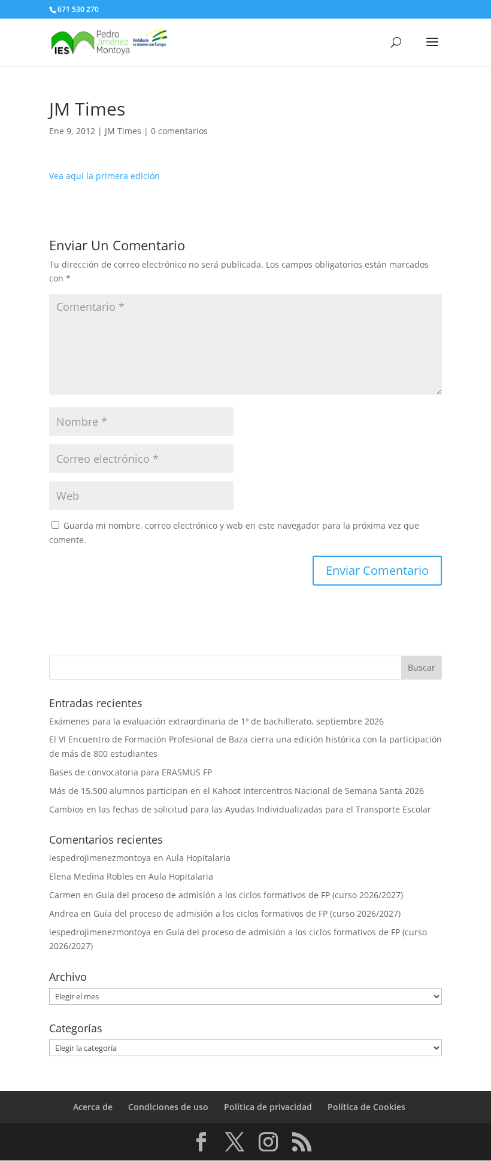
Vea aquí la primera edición (104, 175)
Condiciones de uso (168, 1107)
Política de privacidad (268, 1107)
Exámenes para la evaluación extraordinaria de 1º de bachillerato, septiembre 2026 (216, 721)
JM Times (123, 131)
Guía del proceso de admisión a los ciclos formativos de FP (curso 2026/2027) (249, 895)
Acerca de (93, 1107)
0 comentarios (179, 131)
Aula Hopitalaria (198, 857)
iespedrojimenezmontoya (100, 857)
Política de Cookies (366, 1107)
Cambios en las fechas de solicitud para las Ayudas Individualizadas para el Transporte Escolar (240, 809)
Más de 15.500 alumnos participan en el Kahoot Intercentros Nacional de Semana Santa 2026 (236, 790)
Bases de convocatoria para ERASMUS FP (130, 772)
